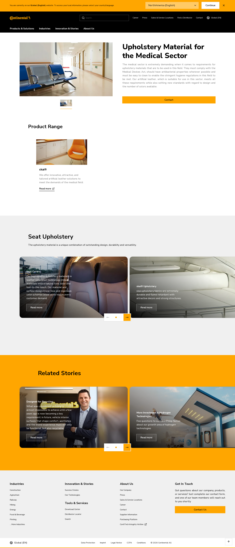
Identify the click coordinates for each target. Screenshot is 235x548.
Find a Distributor (184, 17)
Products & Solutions (22, 28)
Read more (36, 307)
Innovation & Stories (67, 28)
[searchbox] (105, 17)
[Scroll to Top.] (228, 541)
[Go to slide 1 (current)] (116, 317)
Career (135, 17)
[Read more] (61, 152)
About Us (88, 28)
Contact (199, 17)
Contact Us (200, 509)
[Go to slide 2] (119, 317)
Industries (44, 28)
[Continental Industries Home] (19, 18)
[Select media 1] (66, 103)
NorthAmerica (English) (161, 5)
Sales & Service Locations (162, 17)
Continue (210, 5)
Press (144, 17)
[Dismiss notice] (223, 5)
